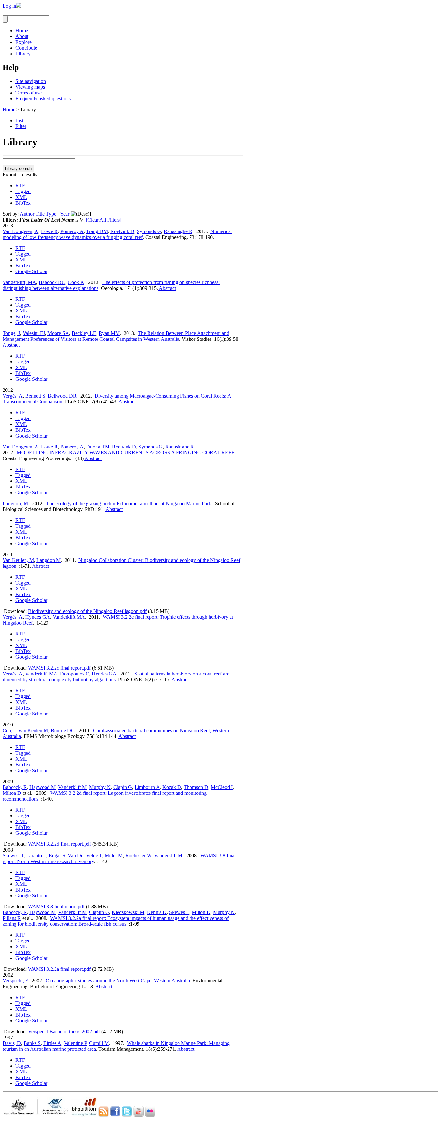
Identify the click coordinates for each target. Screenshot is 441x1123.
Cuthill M (99, 1043)
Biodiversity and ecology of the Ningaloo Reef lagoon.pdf (87, 611)
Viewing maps (30, 87)
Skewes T (179, 912)
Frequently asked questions (43, 98)
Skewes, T (13, 855)
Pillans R (12, 918)
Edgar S (57, 855)
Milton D (12, 793)
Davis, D (12, 1043)
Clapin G (122, 787)
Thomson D (196, 787)
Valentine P (75, 1043)
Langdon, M (15, 503)
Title (40, 214)
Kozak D (171, 787)
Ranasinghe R (178, 231)
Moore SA (58, 333)
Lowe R (49, 231)
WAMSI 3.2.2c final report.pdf (59, 668)
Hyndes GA (37, 617)
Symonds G (149, 231)
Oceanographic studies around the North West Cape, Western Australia (118, 980)
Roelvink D (122, 231)
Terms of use (28, 92)
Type (51, 214)
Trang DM (97, 231)
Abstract (167, 288)
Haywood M (42, 787)
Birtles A (52, 1043)
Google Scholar (31, 271)
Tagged (23, 191)
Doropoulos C (74, 673)
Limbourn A (147, 787)
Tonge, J (11, 333)
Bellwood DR (62, 396)
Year (64, 214)
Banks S (32, 1043)
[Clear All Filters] (103, 219)
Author (27, 214)
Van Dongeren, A (20, 231)
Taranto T (36, 855)
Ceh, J (9, 730)
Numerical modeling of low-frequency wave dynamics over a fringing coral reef (117, 234)
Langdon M (48, 560)
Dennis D (157, 912)
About (21, 36)
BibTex (23, 203)
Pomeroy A (72, 231)
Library (23, 53)
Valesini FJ (34, 333)
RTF (20, 185)
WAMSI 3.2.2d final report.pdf (59, 844)
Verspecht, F (15, 980)
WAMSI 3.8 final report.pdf (56, 906)
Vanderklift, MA (19, 282)
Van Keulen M (33, 730)
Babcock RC (52, 282)
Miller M (114, 855)
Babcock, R (15, 787)
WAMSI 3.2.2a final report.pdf (59, 969)
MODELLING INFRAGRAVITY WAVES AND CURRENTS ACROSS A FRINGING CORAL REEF (125, 452)
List (19, 120)
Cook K (76, 282)
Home (21, 30)
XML (21, 197)
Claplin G (99, 912)
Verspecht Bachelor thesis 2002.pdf (64, 1031)
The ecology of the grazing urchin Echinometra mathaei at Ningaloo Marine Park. (129, 503)
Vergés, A (13, 396)
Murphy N (100, 787)
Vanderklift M (72, 787)
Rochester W (138, 855)
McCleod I (222, 787)
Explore (23, 42)
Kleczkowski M (128, 912)
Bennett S (35, 396)
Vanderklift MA (69, 617)
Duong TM (97, 446)
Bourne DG (63, 730)
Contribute (26, 48)
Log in (9, 6)
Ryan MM (109, 333)
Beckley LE (84, 333)
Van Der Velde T (85, 855)
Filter (20, 126)
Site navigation (30, 81)
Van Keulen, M (18, 560)
